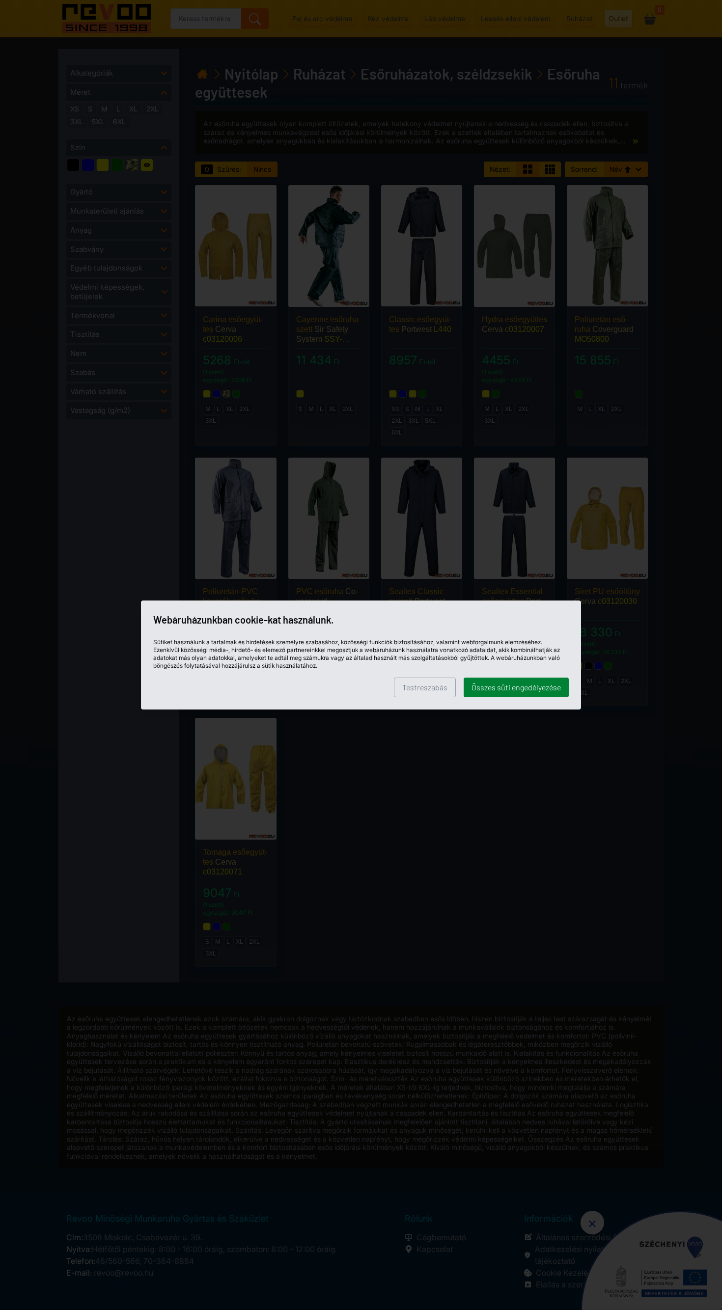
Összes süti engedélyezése (516, 687)
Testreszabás (424, 687)
